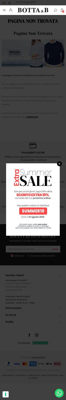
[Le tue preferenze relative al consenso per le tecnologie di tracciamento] (6, 394)
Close (59, 163)
